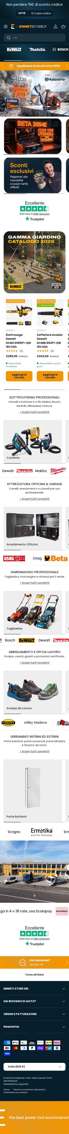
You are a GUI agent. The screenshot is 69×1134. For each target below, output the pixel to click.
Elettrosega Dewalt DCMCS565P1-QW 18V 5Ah (18, 341)
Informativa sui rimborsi (15, 1092)
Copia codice (42, 13)
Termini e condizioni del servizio (29, 1089)
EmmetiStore (18, 1078)
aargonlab (23, 1084)
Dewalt (20, 640)
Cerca (7, 1089)
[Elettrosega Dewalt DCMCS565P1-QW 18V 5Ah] (19, 312)
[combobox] (34, 38)
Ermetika (48, 832)
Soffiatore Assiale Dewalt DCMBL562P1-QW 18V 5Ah (49, 341)
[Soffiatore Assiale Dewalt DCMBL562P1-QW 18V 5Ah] (50, 312)
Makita (27, 471)
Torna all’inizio (34, 974)
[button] (63, 26)
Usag (51, 558)
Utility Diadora (51, 722)
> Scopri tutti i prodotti (34, 412)
